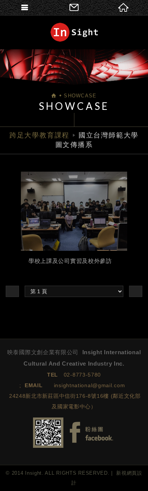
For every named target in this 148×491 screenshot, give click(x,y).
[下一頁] (135, 291)
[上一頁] (12, 291)
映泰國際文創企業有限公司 (74, 32)
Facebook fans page (91, 432)
